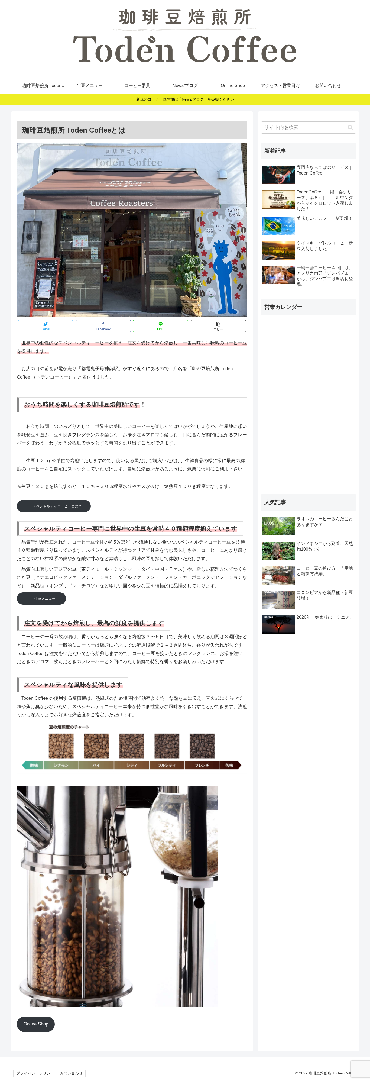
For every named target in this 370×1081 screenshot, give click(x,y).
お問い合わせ (71, 1073)
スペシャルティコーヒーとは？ (57, 506)
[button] (350, 127)
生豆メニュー (46, 598)
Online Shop (36, 1024)
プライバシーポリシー (35, 1073)
